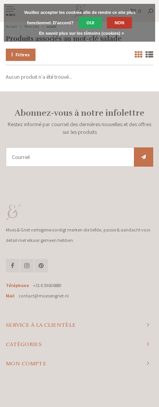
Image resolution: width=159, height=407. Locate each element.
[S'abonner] (143, 157)
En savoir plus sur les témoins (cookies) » (81, 33)
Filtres (22, 54)
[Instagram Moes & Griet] (27, 265)
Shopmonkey (136, 392)
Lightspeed (95, 392)
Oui (90, 22)
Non (119, 22)
